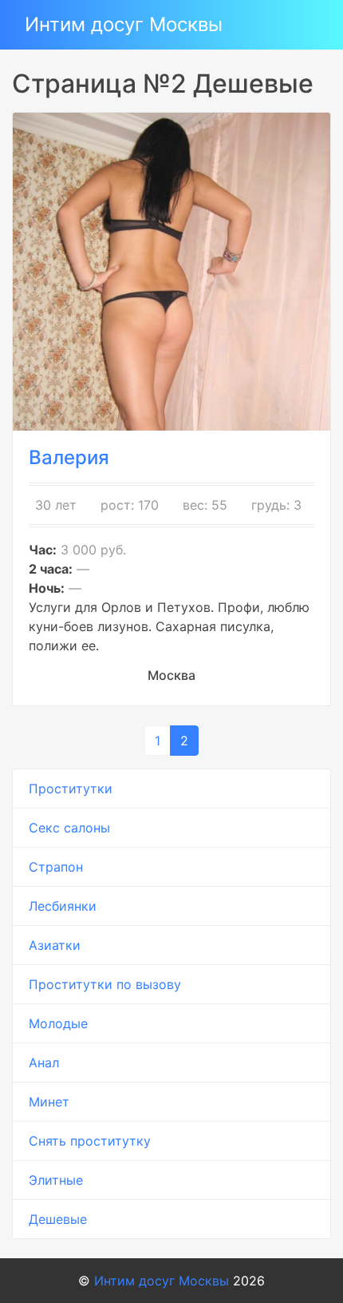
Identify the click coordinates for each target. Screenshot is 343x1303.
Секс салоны (69, 828)
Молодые (58, 1023)
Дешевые (58, 1219)
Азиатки (55, 945)
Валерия (69, 457)
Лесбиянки (63, 906)
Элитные (56, 1180)
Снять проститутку (90, 1141)
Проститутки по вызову (105, 984)
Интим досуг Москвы (124, 24)
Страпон (56, 867)
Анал (44, 1063)
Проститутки (70, 788)
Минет (49, 1102)
